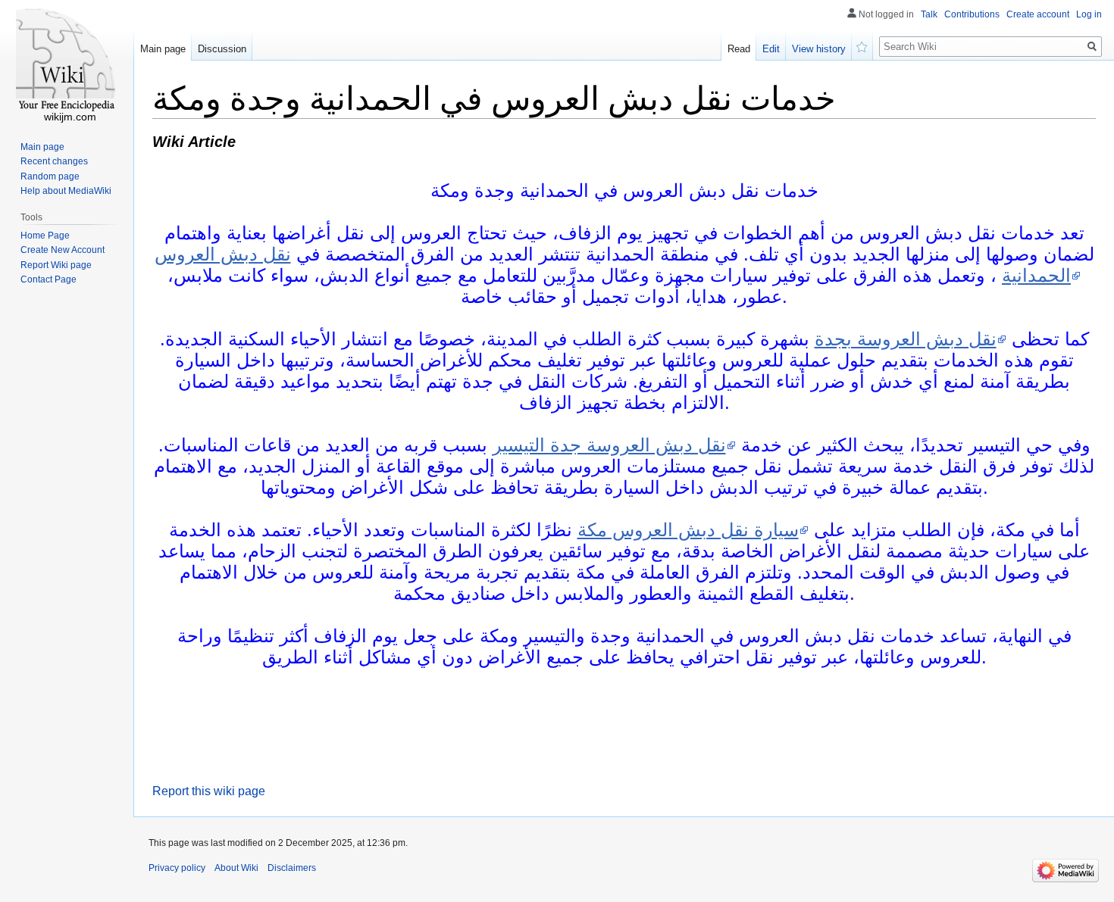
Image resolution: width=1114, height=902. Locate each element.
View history (819, 49)
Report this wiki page (208, 791)
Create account (1037, 14)
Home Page (45, 235)
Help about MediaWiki (65, 191)
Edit (771, 49)
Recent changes (54, 161)
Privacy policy (177, 868)
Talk (929, 14)
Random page (50, 176)
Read (739, 49)
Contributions (972, 14)
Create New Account (62, 250)
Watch (862, 45)
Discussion (222, 49)
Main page (163, 49)
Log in (1089, 14)
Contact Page (48, 279)
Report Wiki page (56, 265)
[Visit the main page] (66, 60)
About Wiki (236, 868)
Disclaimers (292, 868)
